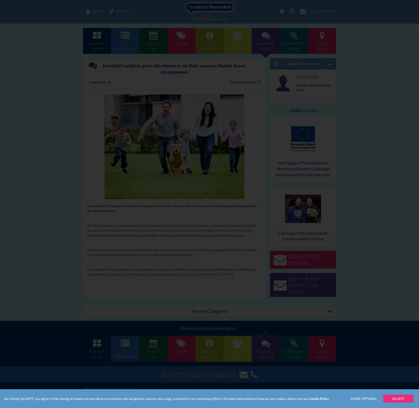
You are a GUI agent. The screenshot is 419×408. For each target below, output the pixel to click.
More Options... (364, 399)
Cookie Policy (319, 399)
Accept (398, 399)
